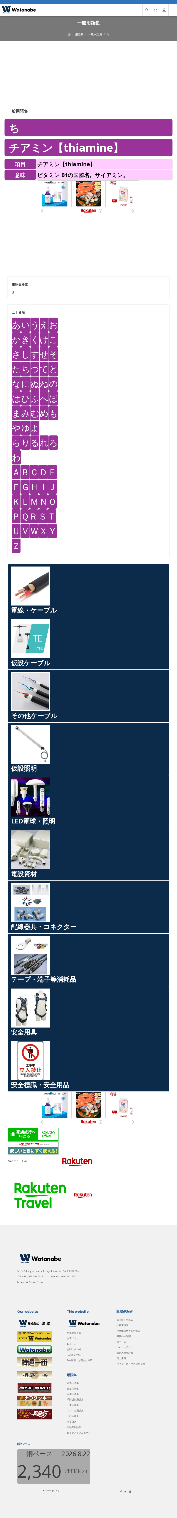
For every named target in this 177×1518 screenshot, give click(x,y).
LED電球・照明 (33, 821)
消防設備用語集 (75, 1399)
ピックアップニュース (79, 1432)
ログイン (71, 1343)
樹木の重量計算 (125, 1352)
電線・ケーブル (34, 610)
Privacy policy (51, 1490)
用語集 (79, 34)
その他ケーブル (34, 715)
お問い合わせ (74, 1349)
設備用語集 (73, 1394)
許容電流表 (122, 1325)
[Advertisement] (88, 73)
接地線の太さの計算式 (128, 1330)
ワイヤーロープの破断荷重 (131, 1363)
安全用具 (24, 1032)
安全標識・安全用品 (40, 1084)
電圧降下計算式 (125, 1319)
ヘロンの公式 (124, 1347)
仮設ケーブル (31, 662)
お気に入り (73, 1338)
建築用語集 (73, 1388)
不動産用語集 (74, 1427)
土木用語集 (73, 1405)
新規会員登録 (74, 1332)
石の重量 (121, 1358)
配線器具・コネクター (44, 926)
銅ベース (121, 1341)
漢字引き (71, 1421)
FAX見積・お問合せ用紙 (79, 1360)
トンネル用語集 (75, 1410)
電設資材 (24, 873)
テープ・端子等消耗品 (43, 979)
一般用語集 (95, 34)
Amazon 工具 (17, 1161)
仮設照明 (24, 768)
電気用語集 (73, 1383)
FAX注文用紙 (74, 1354)
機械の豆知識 (124, 1336)
